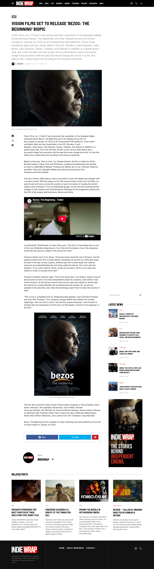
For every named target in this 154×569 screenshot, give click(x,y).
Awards (121, 383)
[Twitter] (136, 3)
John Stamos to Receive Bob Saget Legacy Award (130, 388)
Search (140, 295)
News (121, 310)
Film (14, 17)
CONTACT (90, 548)
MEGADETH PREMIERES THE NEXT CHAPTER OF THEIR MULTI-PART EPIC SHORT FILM (25, 512)
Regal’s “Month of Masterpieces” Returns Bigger (128, 316)
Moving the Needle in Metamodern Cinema (89, 511)
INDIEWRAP (43, 459)
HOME (61, 548)
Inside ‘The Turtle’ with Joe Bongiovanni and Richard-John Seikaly (130, 370)
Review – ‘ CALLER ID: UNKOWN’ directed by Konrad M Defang (127, 512)
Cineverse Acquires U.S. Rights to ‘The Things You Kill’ (58, 512)
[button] (13, 3)
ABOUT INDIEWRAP (75, 548)
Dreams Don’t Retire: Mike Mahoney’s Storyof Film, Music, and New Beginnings (130, 335)
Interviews (122, 347)
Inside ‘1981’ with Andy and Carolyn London (129, 352)
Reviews (119, 505)
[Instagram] (131, 3)
